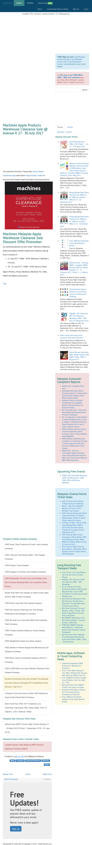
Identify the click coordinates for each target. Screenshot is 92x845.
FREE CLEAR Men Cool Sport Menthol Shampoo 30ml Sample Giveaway (27, 670)
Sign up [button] (15, 828)
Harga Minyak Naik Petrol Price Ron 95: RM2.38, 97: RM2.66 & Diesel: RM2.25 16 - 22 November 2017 (74, 197)
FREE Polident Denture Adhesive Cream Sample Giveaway (25, 632)
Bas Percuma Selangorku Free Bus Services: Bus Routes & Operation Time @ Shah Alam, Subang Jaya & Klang (73, 602)
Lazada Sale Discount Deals (57, 9)
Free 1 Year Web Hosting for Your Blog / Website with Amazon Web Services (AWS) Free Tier (74, 672)
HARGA (19, 3)
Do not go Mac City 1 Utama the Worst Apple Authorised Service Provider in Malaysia (74, 412)
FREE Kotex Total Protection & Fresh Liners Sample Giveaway (26, 546)
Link (4, 284)
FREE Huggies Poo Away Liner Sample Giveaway (25, 572)
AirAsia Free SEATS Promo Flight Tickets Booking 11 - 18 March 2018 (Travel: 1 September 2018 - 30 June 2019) (27, 728)
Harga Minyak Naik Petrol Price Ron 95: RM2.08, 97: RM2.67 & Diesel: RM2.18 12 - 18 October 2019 (74, 221)
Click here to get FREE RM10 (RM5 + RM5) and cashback (70, 76)
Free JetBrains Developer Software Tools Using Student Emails (73, 699)
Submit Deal (45, 3)
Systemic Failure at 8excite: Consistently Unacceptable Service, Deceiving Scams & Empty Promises (72, 404)
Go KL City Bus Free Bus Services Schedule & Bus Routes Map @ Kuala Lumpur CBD (74, 589)
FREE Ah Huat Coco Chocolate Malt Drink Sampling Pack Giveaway (26, 622)
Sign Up (76, 9)
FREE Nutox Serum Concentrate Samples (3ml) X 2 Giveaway (26, 660)
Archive (70, 127)
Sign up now (68, 57)
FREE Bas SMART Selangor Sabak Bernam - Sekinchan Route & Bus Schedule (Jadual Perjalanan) (73, 628)
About (40, 9)
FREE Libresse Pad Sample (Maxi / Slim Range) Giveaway (25, 557)
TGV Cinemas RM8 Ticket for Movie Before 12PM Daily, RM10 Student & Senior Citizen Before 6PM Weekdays (74, 550)
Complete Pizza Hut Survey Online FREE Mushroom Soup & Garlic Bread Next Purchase (26, 695)
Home (27, 774)
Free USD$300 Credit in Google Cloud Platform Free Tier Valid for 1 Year (74, 680)
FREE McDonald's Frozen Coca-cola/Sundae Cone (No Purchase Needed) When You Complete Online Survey (26, 582)
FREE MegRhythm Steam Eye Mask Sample (23, 641)
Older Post (47, 774)
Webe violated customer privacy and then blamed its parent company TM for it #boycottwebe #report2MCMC (74, 432)
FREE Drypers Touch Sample (17, 565)
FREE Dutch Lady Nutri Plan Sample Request (23, 603)
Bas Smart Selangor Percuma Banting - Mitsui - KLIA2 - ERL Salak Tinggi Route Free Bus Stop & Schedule (73, 612)
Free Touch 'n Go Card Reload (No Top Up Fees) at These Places (73, 574)
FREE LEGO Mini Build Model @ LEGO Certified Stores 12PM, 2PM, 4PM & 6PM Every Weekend (74, 479)
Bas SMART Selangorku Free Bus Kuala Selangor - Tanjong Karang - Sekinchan (73, 620)
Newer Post (8, 774)
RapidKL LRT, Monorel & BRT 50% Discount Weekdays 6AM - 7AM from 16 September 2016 (78, 317)
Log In (86, 9)
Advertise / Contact (64, 132)
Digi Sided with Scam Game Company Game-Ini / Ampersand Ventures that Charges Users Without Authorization (74, 394)
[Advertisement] (46, 33)
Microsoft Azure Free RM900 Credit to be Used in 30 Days (73, 686)
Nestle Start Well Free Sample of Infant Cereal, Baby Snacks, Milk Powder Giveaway (27, 595)
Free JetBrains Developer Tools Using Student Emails (79, 243)
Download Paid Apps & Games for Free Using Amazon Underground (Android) (78, 293)
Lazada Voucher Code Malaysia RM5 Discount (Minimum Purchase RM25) (24, 747)
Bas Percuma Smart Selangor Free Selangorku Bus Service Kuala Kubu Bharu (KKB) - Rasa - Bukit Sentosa (74, 638)
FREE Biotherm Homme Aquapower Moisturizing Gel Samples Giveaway (27, 649)
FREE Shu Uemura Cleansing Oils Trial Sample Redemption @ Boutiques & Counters (24, 612)
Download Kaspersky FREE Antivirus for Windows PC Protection (72, 665)
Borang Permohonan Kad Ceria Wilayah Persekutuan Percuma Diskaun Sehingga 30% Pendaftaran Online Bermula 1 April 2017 (26, 683)
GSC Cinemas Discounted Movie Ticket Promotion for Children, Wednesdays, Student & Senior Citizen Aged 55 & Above (74, 516)
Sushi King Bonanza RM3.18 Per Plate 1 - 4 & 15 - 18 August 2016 (78, 144)
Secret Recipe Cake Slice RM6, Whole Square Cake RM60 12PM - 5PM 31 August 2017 (79, 356)
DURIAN (30, 3)
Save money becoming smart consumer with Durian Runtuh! (71, 336)
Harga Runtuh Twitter (34, 175)
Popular (60, 127)
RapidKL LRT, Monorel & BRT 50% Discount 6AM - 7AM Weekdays (73, 581)
